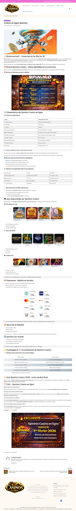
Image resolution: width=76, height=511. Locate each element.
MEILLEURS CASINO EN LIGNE (59, 493)
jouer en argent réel (19, 155)
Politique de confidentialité (16, 509)
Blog (8, 15)
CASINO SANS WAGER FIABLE (59, 495)
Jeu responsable (41, 509)
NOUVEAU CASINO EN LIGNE (59, 489)
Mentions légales (68, 509)
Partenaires (6, 509)
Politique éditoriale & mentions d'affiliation (55, 509)
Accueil (5, 15)
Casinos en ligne (7, 20)
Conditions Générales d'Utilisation (29, 509)
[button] (14, 463)
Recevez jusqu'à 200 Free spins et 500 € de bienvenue (57, 1)
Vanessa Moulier (16, 457)
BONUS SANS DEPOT (57, 491)
